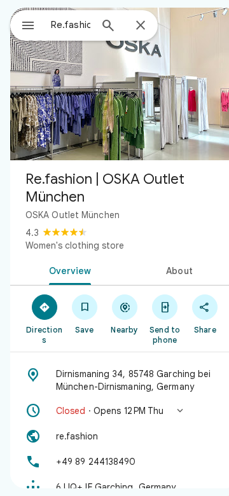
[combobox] (70, 24)
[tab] (68, 269)
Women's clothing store (74, 245)
